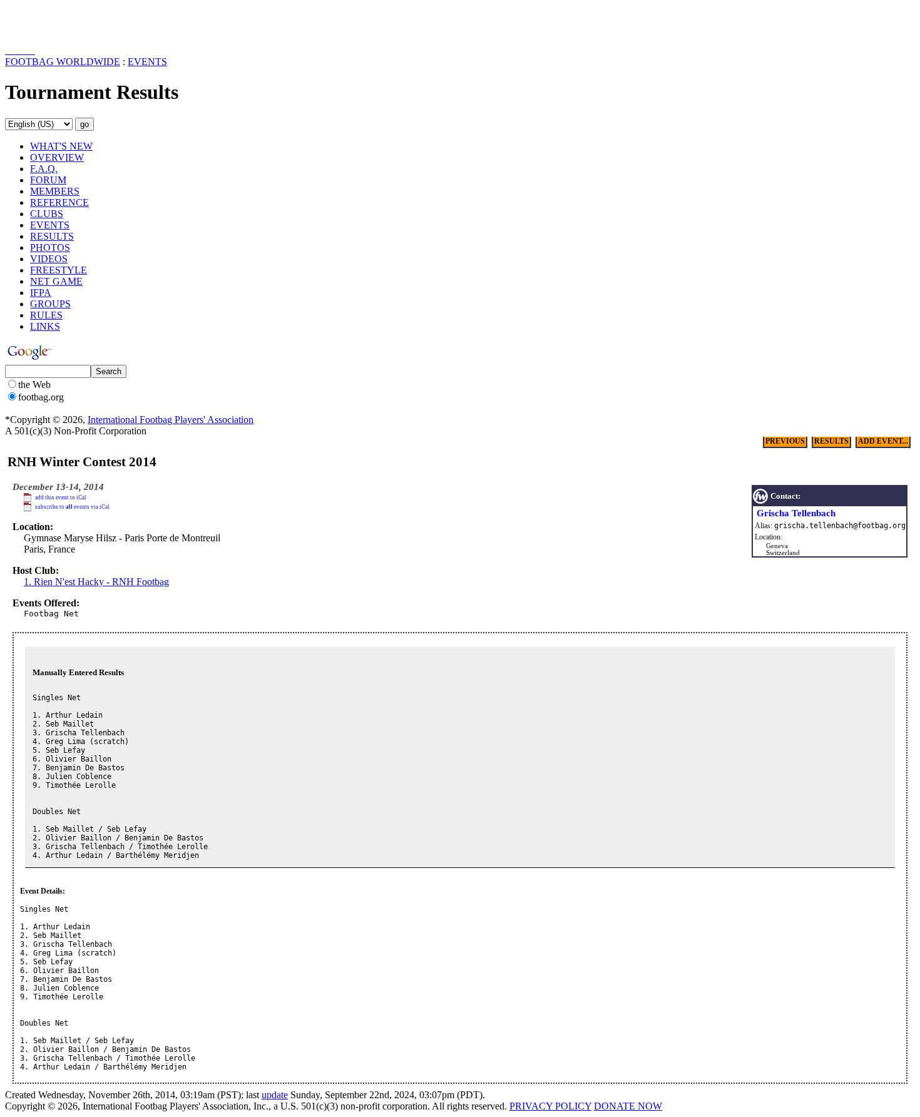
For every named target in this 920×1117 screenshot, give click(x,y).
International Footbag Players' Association (170, 419)
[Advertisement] (78, 24)
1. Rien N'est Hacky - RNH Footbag (96, 581)
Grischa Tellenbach (796, 513)
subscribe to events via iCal (72, 507)
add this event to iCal (60, 497)
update (275, 1094)
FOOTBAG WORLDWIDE (62, 61)
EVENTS (147, 61)
